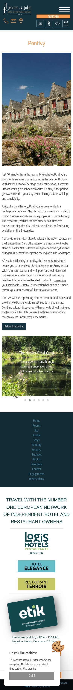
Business (37, 454)
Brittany (36, 445)
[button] (25, 400)
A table (36, 435)
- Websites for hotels (36, 686)
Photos (36, 459)
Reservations (36, 479)
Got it (32, 675)
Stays (36, 440)
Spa (36, 430)
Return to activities (14, 326)
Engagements (36, 474)
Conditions (62, 682)
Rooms (37, 425)
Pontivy (33, 206)
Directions (36, 464)
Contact (36, 469)
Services (36, 450)
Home (36, 420)
